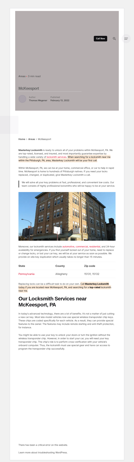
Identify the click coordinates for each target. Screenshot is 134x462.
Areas (21, 76)
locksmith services (56, 157)
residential (94, 246)
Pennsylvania (26, 274)
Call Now (100, 38)
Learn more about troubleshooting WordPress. (42, 452)
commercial (82, 246)
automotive (68, 246)
